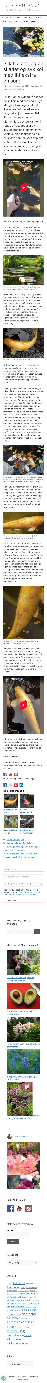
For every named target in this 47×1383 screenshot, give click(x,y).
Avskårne (19, 1283)
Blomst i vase (31, 1287)
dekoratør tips (20, 1294)
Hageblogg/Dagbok (33, 17)
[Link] (27, 883)
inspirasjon (36, 1300)
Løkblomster (29, 1309)
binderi (23, 1288)
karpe (18, 843)
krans (16, 1307)
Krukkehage (28, 1307)
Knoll (8, 1307)
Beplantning (30, 1284)
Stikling (20, 1327)
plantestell (28, 1314)
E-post (10, 1230)
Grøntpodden (30, 21)
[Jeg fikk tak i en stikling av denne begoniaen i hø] (23, 1158)
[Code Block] (24, 883)
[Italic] (8, 883)
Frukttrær (25, 1297)
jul (8, 1303)
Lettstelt (19, 1310)
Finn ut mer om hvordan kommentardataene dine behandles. (22, 893)
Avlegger (9, 1284)
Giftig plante (32, 1297)
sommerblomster (20, 1322)
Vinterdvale (27, 1336)
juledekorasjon (22, 1304)
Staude (11, 1326)
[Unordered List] (19, 883)
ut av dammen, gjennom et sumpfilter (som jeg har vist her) (21, 371)
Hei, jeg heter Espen (11, 17)
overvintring (14, 1314)
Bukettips (33, 1291)
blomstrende (12, 1291)
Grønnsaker (10, 1300)
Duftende (11, 1297)
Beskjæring (13, 1287)
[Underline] (11, 883)
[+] (33, 884)
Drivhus (31, 1293)
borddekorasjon (23, 1291)
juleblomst (13, 1304)
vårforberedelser (18, 1343)
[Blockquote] (22, 883)
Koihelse (30, 843)
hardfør (29, 1300)
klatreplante (33, 1303)
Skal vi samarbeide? (11, 21)
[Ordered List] (16, 883)
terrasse (12, 1331)
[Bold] (5, 883)
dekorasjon (10, 1294)
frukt (19, 1297)
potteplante (13, 1317)
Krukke (21, 1306)
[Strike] (13, 883)
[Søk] (37, 932)
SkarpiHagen (23, 5)
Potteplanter (24, 1318)
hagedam (11, 843)
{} (30, 884)
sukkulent (26, 1327)
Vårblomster (14, 1339)
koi (22, 839)
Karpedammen (13, 839)
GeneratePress (23, 1379)
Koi (24, 843)
